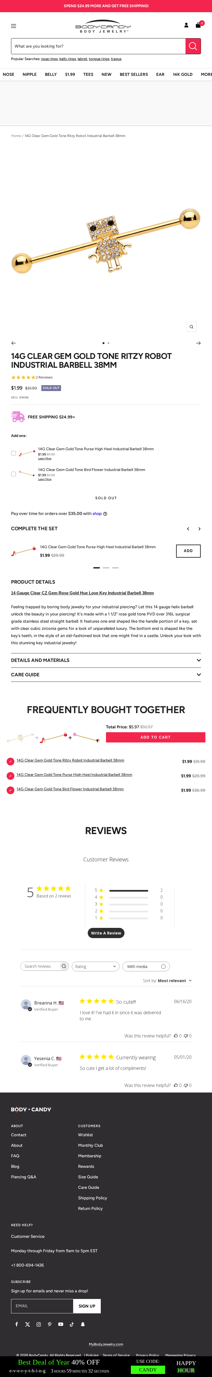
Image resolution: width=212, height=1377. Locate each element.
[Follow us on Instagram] (38, 1324)
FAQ (15, 1155)
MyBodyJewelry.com (106, 1344)
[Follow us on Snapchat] (82, 1324)
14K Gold (183, 74)
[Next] (198, 343)
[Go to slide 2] (108, 343)
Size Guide (88, 1176)
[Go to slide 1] (103, 343)
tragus (116, 59)
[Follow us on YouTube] (60, 1324)
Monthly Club (90, 1145)
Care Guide (88, 1187)
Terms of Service (116, 1355)
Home (16, 136)
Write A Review (106, 933)
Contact (18, 1134)
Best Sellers (134, 74)
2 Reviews (44, 377)
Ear (160, 74)
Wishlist (85, 1134)
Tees (88, 74)
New (107, 74)
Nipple (30, 74)
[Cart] (198, 26)
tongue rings (99, 59)
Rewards (86, 1166)
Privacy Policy (147, 1355)
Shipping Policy (92, 1197)
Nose (8, 74)
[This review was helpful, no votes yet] (176, 1036)
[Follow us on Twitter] (27, 1324)
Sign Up (87, 1306)
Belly (51, 74)
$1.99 (70, 74)
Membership (89, 1155)
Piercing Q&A (23, 1176)
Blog (15, 1166)
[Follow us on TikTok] (71, 1324)
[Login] (186, 26)
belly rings (67, 59)
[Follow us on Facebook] (16, 1324)
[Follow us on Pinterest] (49, 1324)
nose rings (49, 59)
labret (82, 59)
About (17, 1145)
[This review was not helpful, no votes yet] (186, 1036)
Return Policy (90, 1208)
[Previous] (13, 343)
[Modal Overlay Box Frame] (106, 1366)
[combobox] (96, 966)
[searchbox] (40, 966)
